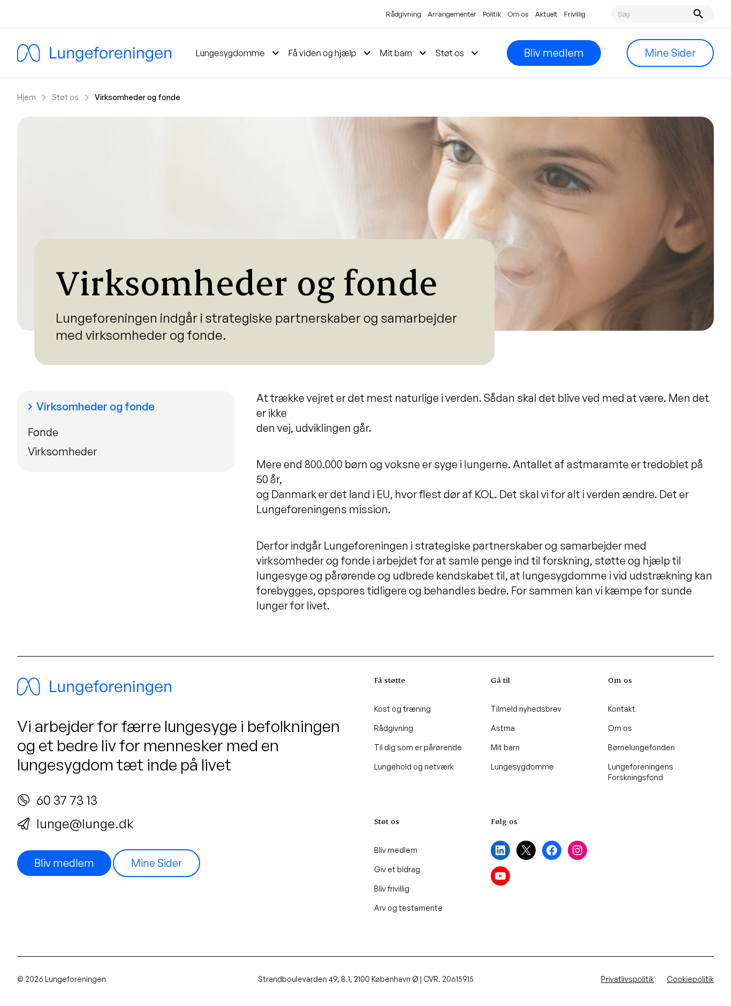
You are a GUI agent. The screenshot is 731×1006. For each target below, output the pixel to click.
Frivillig (574, 14)
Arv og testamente (408, 907)
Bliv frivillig (391, 888)
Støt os (65, 97)
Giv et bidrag (397, 869)
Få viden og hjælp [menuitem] (331, 53)
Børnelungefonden (641, 747)
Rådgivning (403, 14)
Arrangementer (452, 14)
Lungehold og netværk (414, 766)
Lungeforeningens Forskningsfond (640, 772)
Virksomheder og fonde (89, 406)
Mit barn (505, 747)
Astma (503, 728)
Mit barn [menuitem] (404, 53)
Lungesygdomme (522, 766)
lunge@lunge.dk (84, 824)
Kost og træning (402, 708)
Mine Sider (670, 52)
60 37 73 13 (66, 800)
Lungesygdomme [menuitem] (239, 53)
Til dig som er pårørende (418, 747)
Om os (518, 14)
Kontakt (621, 708)
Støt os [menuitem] (458, 53)
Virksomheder (62, 451)
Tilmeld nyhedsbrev (526, 708)
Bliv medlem (554, 52)
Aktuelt (546, 14)
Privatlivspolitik (627, 979)
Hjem (26, 97)
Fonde (43, 432)
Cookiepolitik (690, 979)
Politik (492, 14)
